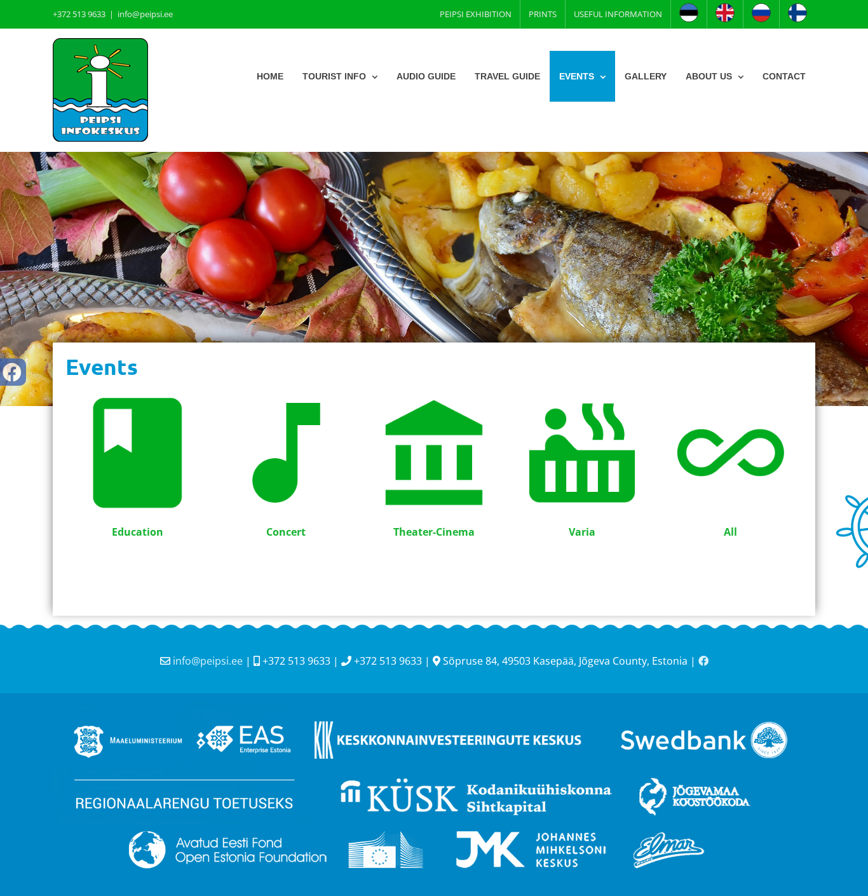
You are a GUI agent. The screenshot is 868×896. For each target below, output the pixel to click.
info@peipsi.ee (145, 14)
